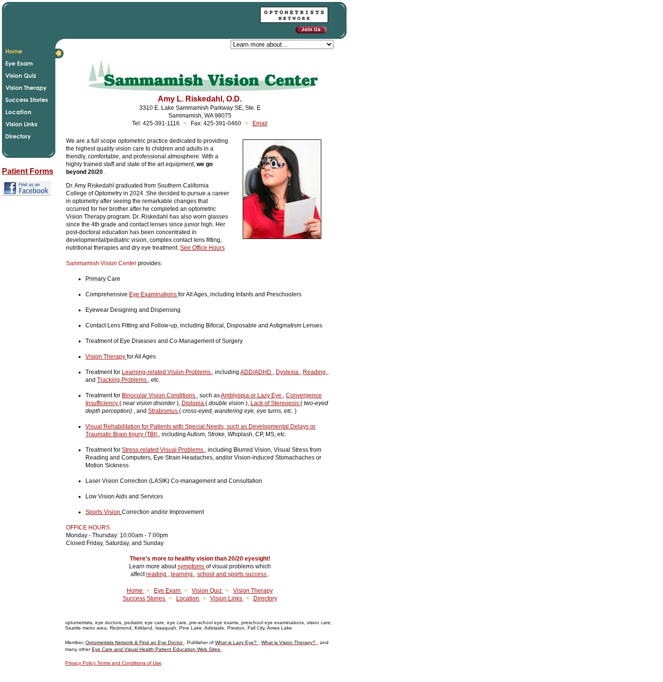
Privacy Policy (81, 662)
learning (182, 574)
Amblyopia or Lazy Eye (252, 395)
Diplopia (193, 403)
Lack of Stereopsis (275, 403)
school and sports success (232, 574)
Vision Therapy (106, 356)
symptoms (192, 566)
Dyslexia (288, 372)
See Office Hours (202, 247)
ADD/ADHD (256, 372)
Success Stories (144, 598)
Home (135, 590)
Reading (315, 372)
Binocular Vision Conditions (159, 395)
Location (188, 598)
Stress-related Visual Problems (163, 449)
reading (157, 574)
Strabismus (163, 411)
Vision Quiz (207, 590)
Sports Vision (103, 512)
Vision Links (227, 598)
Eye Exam (168, 590)
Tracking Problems (122, 379)
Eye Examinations (153, 294)
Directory (265, 598)
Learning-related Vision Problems (167, 372)
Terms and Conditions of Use (129, 662)
